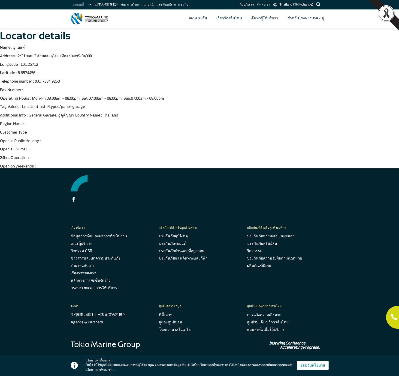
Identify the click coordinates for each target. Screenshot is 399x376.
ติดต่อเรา (263, 4)
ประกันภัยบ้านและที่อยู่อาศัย (181, 251)
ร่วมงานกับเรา (82, 265)
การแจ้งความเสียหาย (264, 315)
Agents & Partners (87, 322)
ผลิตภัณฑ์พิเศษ (259, 265)
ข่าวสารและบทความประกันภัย (96, 258)
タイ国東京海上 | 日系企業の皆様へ (98, 315)
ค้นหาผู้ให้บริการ (264, 18)
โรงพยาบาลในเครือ (175, 329)
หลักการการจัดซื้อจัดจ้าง (90, 280)
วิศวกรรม (255, 251)
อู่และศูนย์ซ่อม (170, 322)
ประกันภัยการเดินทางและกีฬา (183, 258)
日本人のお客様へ (106, 4)
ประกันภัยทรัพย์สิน (262, 243)
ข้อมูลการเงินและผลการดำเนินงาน (99, 236)
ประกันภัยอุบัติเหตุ (173, 236)
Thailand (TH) (295, 4)
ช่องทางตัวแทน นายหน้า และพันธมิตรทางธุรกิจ (154, 4)
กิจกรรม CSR (81, 251)
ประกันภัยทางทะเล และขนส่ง (270, 236)
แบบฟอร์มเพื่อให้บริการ (266, 329)
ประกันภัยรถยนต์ (172, 243)
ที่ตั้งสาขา (167, 315)
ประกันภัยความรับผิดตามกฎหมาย (274, 258)
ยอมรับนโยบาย (312, 365)
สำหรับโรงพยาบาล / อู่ (305, 18)
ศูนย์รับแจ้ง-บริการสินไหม (268, 322)
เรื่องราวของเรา (83, 273)
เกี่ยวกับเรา (246, 4)
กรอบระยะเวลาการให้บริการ (94, 288)
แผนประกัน (198, 18)
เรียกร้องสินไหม (229, 18)
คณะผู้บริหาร (81, 243)
